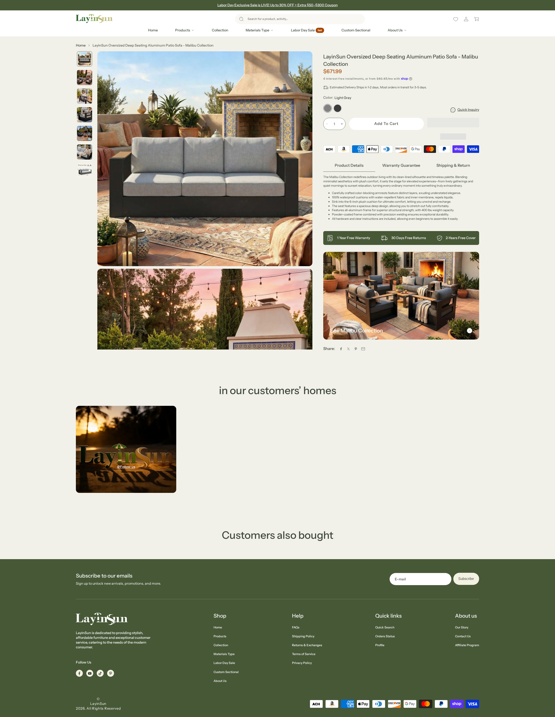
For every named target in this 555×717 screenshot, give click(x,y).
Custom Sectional (226, 672)
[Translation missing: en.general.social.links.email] (363, 349)
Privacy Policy (302, 663)
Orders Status (385, 636)
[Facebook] (341, 349)
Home (81, 45)
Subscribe (466, 579)
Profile (379, 645)
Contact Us (463, 636)
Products (220, 636)
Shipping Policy (303, 636)
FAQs (295, 627)
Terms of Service (303, 654)
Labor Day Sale (224, 663)
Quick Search (384, 627)
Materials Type (224, 654)
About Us (220, 681)
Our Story (461, 627)
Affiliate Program (467, 645)
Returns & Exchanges (307, 645)
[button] (300, 19)
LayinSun (98, 703)
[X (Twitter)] (348, 349)
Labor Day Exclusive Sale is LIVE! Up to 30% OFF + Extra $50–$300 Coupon (277, 5)
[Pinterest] (356, 349)
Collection (221, 645)
